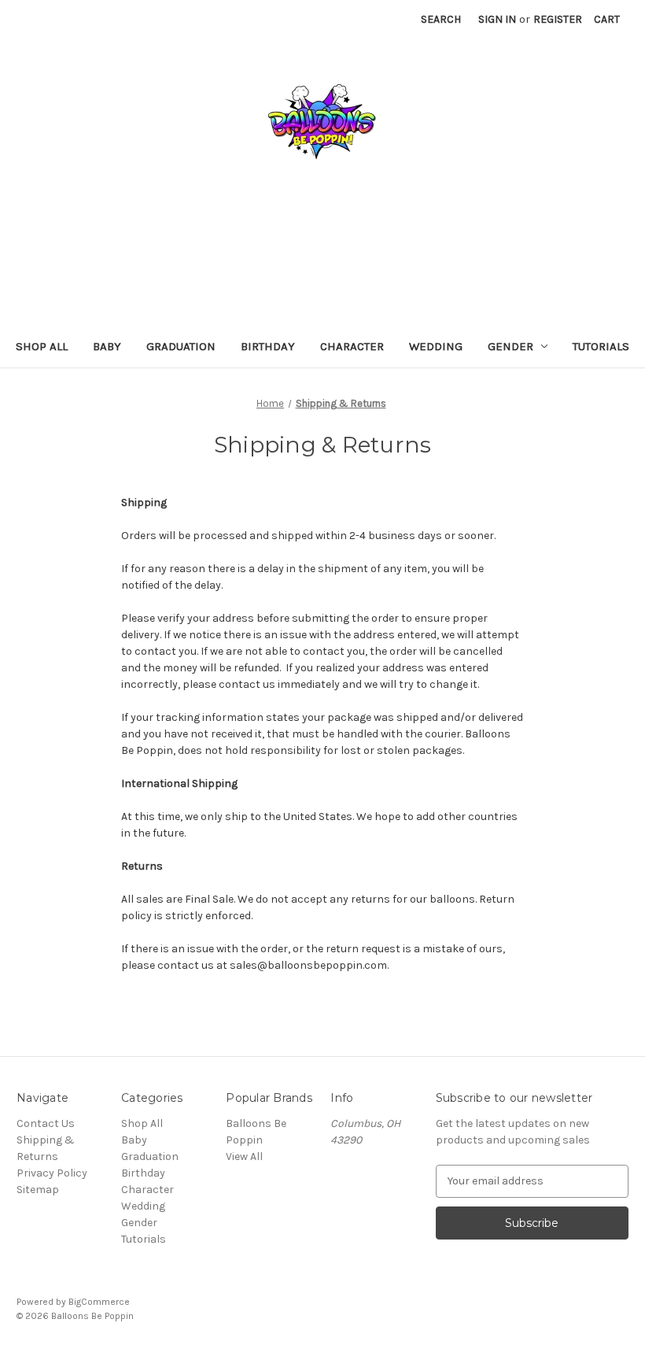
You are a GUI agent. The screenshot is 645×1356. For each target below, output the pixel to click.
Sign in (497, 19)
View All (244, 1156)
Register (557, 19)
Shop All (42, 346)
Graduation (181, 346)
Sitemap (38, 1189)
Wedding (436, 346)
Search (441, 19)
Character (352, 346)
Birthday (268, 346)
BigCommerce (99, 1301)
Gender (510, 346)
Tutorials (601, 346)
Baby (107, 346)
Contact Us (46, 1123)
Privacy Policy (52, 1173)
